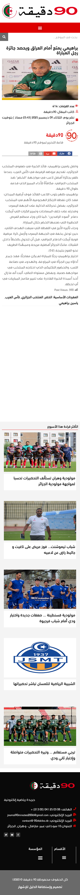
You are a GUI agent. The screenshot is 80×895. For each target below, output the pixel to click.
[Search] (4, 37)
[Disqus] (40, 367)
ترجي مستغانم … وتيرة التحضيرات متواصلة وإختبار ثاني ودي (42, 754)
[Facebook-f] (18, 835)
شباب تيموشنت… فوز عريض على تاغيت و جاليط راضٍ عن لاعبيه (43, 549)
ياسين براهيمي (68, 302)
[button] (40, 28)
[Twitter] (6, 835)
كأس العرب (12, 297)
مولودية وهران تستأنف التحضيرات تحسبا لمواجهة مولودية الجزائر (44, 480)
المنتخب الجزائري (32, 297)
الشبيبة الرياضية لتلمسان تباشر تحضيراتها (44, 683)
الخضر (48, 297)
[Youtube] (12, 835)
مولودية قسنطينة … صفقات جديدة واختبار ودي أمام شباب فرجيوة (42, 617)
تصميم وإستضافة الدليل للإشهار (40, 886)
